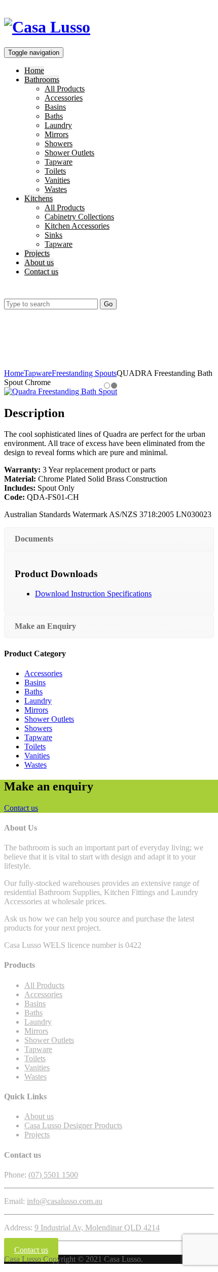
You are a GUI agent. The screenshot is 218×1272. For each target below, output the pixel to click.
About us (39, 262)
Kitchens (38, 198)
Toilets (55, 171)
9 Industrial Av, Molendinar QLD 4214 (97, 1227)
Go (108, 304)
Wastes (56, 189)
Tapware (58, 161)
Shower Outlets (69, 152)
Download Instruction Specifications (93, 593)
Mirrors (56, 134)
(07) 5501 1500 (53, 1174)
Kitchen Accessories (77, 225)
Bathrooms (41, 79)
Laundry (58, 125)
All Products (65, 88)
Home (34, 70)
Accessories (64, 97)
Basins (55, 107)
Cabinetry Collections (79, 216)
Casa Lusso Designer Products (73, 1125)
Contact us (41, 271)
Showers (58, 143)
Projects (37, 253)
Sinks (53, 235)
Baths (54, 116)
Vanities (57, 180)
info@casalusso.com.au (64, 1201)
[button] (9, 294)
